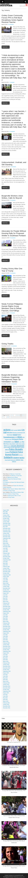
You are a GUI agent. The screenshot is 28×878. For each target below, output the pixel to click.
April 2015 (5, 639)
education (9, 432)
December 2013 (6, 666)
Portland (7, 452)
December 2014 (6, 646)
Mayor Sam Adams (10, 443)
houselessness (9, 437)
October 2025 (6, 518)
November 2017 (6, 588)
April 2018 (5, 581)
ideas (19, 437)
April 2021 (5, 541)
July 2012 (5, 694)
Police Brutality (16, 449)
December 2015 (6, 626)
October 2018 (6, 573)
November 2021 (6, 536)
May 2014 (5, 658)
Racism (15, 454)
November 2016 (6, 608)
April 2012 (5, 699)
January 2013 (6, 684)
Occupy (9, 445)
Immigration (7, 442)
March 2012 (5, 701)
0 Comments (11, 24)
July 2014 (5, 654)
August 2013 (6, 673)
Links (20, 441)
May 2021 (5, 540)
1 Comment (11, 82)
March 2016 (5, 621)
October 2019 (6, 558)
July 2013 (5, 674)
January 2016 (6, 624)
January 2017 (6, 604)
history (19, 434)
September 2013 (6, 671)
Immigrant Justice (8, 439)
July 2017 (5, 594)
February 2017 (6, 603)
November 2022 (6, 530)
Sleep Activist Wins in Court (14, 495)
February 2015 (6, 643)
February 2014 (6, 663)
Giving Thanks (7, 344)
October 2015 (6, 629)
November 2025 (6, 516)
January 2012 (6, 704)
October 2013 (6, 669)
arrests (15, 430)
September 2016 (6, 611)
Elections (15, 432)
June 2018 (5, 579)
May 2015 (5, 638)
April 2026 (5, 513)
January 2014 (6, 664)
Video (21, 460)
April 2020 (5, 551)
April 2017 (5, 599)
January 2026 (6, 515)
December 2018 (6, 570)
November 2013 (6, 668)
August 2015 (6, 633)
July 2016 (5, 614)
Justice (12, 441)
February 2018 (6, 584)
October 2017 (6, 589)
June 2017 (5, 596)
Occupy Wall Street (15, 447)
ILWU (23, 437)
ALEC (12, 430)
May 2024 (5, 526)
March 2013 (5, 681)
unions (18, 460)
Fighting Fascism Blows (12, 477)
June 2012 (5, 696)
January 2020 (6, 555)
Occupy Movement (17, 446)
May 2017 (5, 598)
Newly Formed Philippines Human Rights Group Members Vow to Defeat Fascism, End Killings (12, 307)
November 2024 (6, 525)
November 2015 (6, 628)
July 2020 (5, 548)
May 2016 (5, 618)
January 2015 (6, 644)
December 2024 (6, 523)
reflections (21, 454)
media (17, 443)
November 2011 (6, 707)
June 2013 (5, 676)
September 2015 (6, 631)
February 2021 (6, 545)
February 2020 (6, 553)
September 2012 (6, 691)
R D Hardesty (6, 482)
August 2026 (6, 510)
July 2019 (5, 561)
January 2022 (6, 533)
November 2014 (6, 648)
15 (7, 417)
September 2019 (6, 560)
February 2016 (6, 623)
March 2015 (5, 641)
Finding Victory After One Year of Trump (12, 270)
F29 (24, 432)
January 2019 (6, 568)
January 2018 (6, 586)
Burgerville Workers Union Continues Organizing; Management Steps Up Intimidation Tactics (12, 378)
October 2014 (6, 649)
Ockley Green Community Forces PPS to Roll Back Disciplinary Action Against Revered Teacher (12, 18)
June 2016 (5, 616)
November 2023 (6, 528)
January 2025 (6, 521)
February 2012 (6, 702)
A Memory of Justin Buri (15, 474)
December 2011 (6, 706)
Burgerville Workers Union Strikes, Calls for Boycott (12, 197)
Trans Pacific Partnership (10, 460)
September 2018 (6, 575)
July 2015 (5, 634)
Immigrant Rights (17, 439)
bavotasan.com (21, 876)
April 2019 (5, 565)
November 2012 (6, 688)
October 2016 (6, 609)
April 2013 (5, 679)
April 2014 (5, 659)
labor (17, 441)
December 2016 (6, 606)
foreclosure (10, 434)
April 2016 (5, 619)
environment (20, 432)
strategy (16, 458)
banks (19, 430)
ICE (16, 437)
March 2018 (5, 583)
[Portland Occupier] (14, 5)
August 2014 (6, 653)
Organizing (22, 447)
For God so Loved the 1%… (14, 742)
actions (7, 429)
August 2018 (6, 576)
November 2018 (6, 571)
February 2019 (6, 566)
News (5, 445)
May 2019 (5, 563)
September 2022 (6, 531)
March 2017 (5, 601)
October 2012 (6, 689)
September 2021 (6, 538)
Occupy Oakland (7, 447)
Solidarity (8, 457)
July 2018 (5, 578)
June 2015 (5, 636)
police (7, 449)
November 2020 (6, 546)
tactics (22, 458)
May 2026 (5, 511)
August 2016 (6, 613)
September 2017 (6, 591)
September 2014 (6, 651)
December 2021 (6, 535)
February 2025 (6, 520)
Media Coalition (21, 443)
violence (14, 461)
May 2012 (5, 697)
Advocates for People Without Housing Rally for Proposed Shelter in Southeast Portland (14, 233)
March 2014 (5, 661)
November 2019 (6, 556)
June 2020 (5, 550)
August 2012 (6, 692)
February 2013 (6, 683)
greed (15, 434)
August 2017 (6, 593)
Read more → (5, 47)
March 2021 (5, 543)
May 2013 (5, 678)
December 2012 (6, 686)
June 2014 (5, 656)
